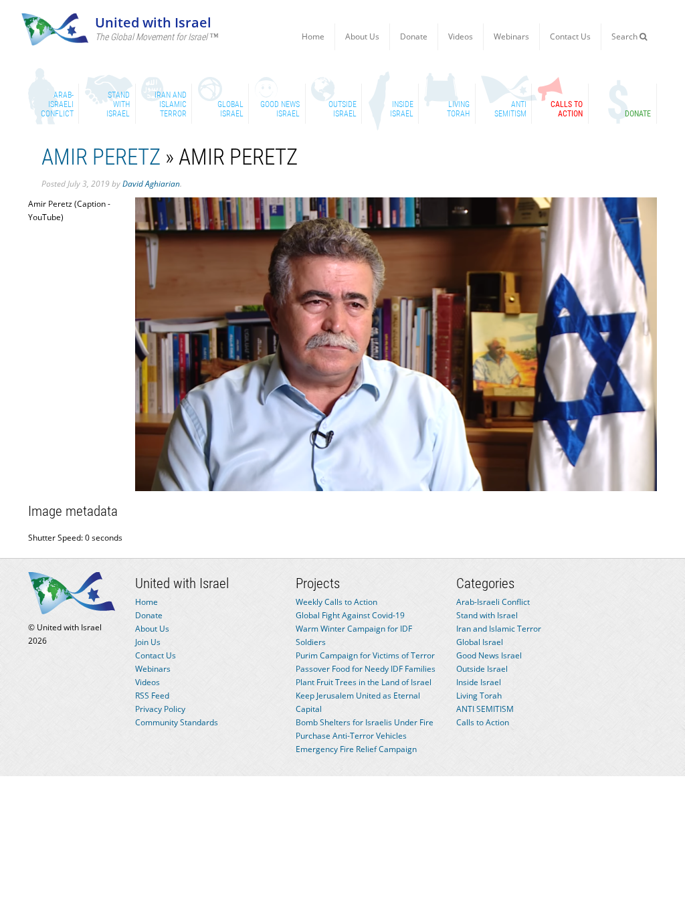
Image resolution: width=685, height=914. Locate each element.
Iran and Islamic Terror (498, 628)
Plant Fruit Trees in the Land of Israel (363, 682)
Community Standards (176, 722)
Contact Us (570, 36)
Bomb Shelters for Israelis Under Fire (364, 722)
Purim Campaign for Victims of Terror (365, 655)
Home (313, 36)
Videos (460, 36)
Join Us (148, 642)
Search (625, 36)
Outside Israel (482, 668)
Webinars (511, 36)
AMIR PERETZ (101, 157)
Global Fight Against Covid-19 (350, 615)
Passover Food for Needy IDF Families (365, 668)
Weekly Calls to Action (336, 602)
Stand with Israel (487, 615)
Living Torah (479, 695)
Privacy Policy (160, 709)
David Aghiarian (151, 183)
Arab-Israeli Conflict (493, 602)
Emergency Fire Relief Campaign (356, 749)
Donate (413, 36)
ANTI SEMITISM (485, 709)
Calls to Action (482, 722)
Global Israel (479, 642)
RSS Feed (152, 695)
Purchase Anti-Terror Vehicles (351, 735)
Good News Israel (489, 655)
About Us (362, 36)
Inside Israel (478, 682)
